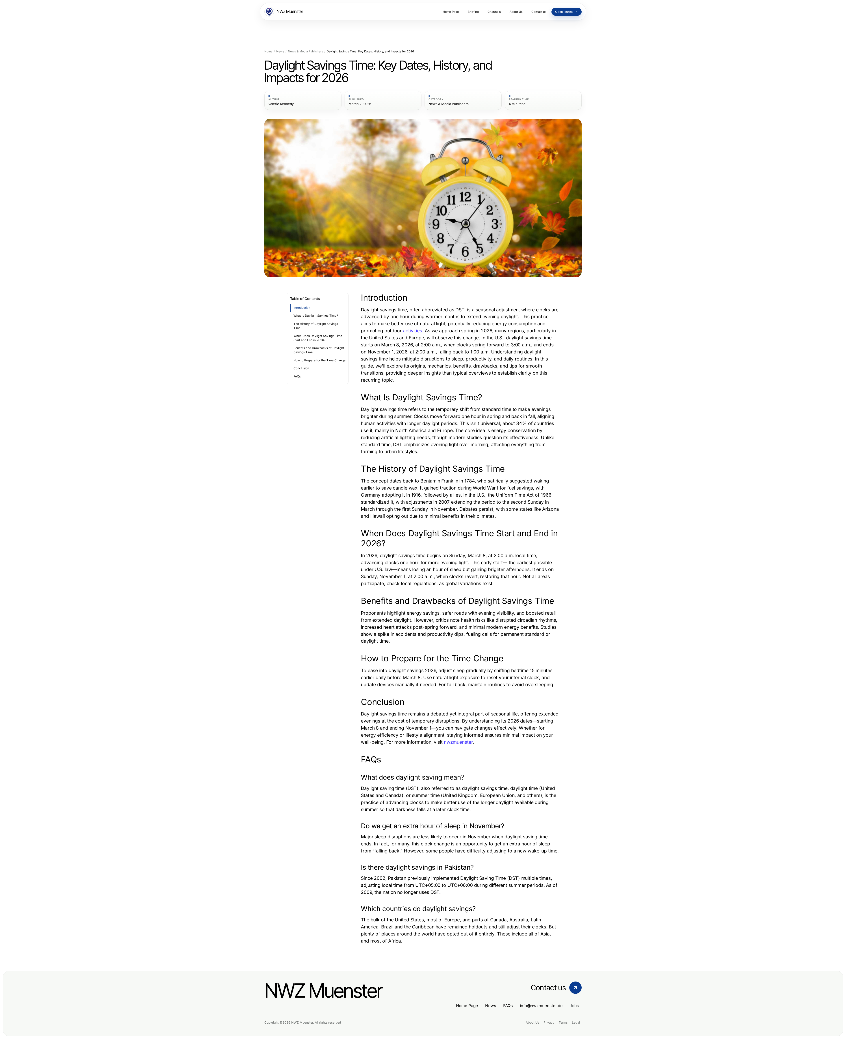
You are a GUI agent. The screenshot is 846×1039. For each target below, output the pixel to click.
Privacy (549, 1022)
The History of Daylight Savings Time (315, 326)
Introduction (301, 307)
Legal (576, 1022)
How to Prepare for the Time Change (319, 360)
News (280, 51)
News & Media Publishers (305, 51)
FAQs (297, 376)
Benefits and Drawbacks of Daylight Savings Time (318, 350)
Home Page (467, 1005)
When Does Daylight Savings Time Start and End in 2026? (317, 338)
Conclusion (301, 368)
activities (412, 330)
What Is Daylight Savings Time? (315, 315)
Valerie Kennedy (281, 104)
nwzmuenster (458, 742)
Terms (563, 1022)
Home (268, 51)
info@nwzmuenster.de (541, 1005)
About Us (532, 1022)
